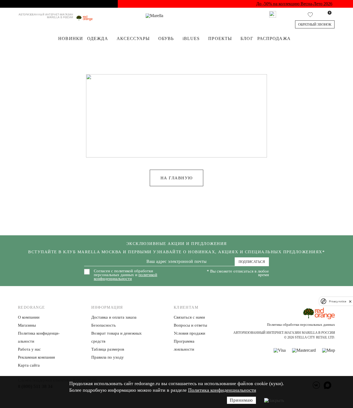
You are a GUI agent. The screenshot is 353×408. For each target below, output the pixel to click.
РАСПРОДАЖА (274, 38)
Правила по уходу (107, 357)
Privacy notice (337, 301)
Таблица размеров (107, 349)
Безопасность (103, 325)
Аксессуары (133, 38)
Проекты (220, 38)
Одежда (97, 38)
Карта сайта (29, 365)
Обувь (166, 38)
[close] (350, 301)
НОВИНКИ (70, 38)
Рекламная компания (36, 357)
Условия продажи (189, 333)
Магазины (27, 325)
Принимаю (241, 400)
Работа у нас (29, 349)
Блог (246, 38)
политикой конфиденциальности (125, 277)
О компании (28, 317)
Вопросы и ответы (190, 325)
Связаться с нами (189, 317)
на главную (177, 178)
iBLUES (191, 38)
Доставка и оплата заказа (114, 317)
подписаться (252, 262)
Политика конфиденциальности (222, 390)
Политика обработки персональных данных (301, 324)
